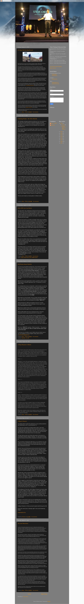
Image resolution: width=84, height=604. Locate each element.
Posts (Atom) (25, 596)
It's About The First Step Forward (25, 50)
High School (26, 257)
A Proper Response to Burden (24, 344)
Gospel (22, 257)
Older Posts (44, 594)
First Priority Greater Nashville (25, 264)
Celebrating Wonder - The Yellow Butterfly (27, 118)
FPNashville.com (55, 82)
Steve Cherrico (53, 68)
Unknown (53, 125)
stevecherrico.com (55, 83)
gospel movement (29, 107)
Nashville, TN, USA (25, 337)
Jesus (30, 257)
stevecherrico (54, 75)
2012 (61, 136)
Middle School (35, 257)
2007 (61, 143)
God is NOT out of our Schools (25, 208)
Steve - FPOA (54, 123)
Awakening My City (22, 512)
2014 (61, 133)
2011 (61, 138)
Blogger (48, 601)
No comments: (36, 201)
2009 (61, 141)
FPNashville (54, 74)
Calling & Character (22, 421)
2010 (61, 139)
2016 (61, 131)
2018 (61, 123)
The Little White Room (23, 523)
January (63, 124)
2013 (61, 134)
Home (29, 594)
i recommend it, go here (30, 85)
